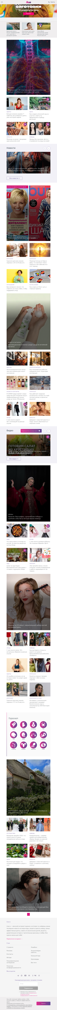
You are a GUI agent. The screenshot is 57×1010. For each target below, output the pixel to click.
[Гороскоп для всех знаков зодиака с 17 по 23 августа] (17, 689)
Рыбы (43, 749)
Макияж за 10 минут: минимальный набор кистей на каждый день (27, 626)
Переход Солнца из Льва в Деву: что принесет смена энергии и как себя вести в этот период (38, 263)
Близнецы (33, 729)
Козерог (23, 749)
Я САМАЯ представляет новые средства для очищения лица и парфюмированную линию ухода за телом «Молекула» (17, 396)
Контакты (10, 954)
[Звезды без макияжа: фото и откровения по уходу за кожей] (39, 128)
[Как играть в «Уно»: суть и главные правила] (40, 276)
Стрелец (13, 749)
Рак (43, 729)
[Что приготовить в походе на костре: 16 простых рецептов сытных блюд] (17, 530)
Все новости (13, 178)
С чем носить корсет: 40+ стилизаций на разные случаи (15, 421)
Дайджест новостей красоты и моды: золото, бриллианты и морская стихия (40, 421)
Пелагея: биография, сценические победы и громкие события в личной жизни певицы (25, 517)
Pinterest (39, 975)
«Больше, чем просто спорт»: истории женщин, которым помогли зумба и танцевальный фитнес (13, 33)
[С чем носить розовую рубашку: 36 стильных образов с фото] (40, 530)
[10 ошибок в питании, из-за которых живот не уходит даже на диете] (17, 665)
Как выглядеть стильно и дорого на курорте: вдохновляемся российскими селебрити (39, 652)
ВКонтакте (35, 975)
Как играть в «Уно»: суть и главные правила (38, 288)
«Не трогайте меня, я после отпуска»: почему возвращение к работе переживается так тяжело (40, 568)
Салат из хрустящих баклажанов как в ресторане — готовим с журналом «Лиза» (28, 452)
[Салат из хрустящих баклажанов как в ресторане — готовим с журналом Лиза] (28, 445)
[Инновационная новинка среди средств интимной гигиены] (28, 321)
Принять (43, 1003)
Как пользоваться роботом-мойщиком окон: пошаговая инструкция (39, 371)
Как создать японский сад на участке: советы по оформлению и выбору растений (39, 116)
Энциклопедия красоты (36, 951)
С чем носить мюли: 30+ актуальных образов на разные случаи (17, 652)
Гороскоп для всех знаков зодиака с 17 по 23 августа (15, 701)
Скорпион (43, 739)
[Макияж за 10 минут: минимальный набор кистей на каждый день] (28, 602)
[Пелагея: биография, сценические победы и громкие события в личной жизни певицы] (28, 493)
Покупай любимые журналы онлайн (22, 238)
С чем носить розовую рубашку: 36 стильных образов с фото (40, 542)
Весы (33, 739)
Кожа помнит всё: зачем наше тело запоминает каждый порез (43, 32)
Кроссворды (35, 959)
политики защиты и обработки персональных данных (19, 1007)
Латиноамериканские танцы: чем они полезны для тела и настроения (16, 371)
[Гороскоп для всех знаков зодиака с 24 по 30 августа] (17, 250)
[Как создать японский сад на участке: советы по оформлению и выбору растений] (39, 103)
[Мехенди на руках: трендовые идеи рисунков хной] (17, 128)
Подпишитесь (30, 431)
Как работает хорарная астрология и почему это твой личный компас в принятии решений (39, 396)
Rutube (29, 975)
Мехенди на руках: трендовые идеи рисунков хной (16, 140)
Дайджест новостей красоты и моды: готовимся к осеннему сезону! (40, 863)
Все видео (13, 459)
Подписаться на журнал (14, 939)
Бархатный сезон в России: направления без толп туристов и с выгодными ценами (28, 33)
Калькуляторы (35, 956)
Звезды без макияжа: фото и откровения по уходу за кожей (39, 140)
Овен (13, 729)
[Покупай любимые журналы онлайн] (28, 213)
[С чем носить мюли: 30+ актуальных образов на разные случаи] (17, 639)
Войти (53, 2)
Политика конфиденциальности (14, 967)
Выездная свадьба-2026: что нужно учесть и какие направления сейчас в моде (16, 837)
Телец (23, 729)
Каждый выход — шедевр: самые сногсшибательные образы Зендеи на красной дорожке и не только (38, 838)
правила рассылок (33, 995)
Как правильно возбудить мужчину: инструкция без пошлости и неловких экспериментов (28, 908)
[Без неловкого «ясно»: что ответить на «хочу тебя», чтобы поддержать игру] (17, 276)
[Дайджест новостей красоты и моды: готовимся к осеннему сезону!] (40, 851)
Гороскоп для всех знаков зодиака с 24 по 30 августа (15, 262)
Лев (14, 739)
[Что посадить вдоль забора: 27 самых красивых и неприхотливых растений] (28, 787)
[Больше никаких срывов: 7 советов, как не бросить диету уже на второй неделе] (17, 103)
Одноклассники (33, 975)
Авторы (9, 957)
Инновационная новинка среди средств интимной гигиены (27, 345)
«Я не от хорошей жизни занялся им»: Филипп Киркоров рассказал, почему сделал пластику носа (28, 169)
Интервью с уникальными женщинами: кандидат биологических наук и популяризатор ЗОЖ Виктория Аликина (39, 703)
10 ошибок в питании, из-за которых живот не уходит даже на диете (17, 678)
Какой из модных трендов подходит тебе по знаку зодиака (38, 678)
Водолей (33, 749)
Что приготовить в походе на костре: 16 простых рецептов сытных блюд (16, 543)
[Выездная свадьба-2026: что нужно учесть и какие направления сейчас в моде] (17, 825)
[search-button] (49, 2)
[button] (48, 148)
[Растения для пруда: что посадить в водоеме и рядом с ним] (17, 851)
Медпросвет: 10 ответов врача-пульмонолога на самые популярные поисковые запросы (27, 91)
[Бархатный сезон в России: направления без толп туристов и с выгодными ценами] (28, 26)
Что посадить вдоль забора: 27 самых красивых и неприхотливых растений (27, 812)
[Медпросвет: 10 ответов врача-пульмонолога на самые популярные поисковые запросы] (28, 67)
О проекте (10, 947)
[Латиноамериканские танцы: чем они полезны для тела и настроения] (17, 359)
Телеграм (18, 975)
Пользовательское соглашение (13, 961)
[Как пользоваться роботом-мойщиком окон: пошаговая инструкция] (40, 359)
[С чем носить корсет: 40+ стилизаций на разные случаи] (17, 409)
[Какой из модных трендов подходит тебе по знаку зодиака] (40, 665)
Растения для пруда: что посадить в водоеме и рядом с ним (16, 863)
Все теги (34, 962)
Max (21, 975)
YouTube (25, 975)
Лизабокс (34, 947)
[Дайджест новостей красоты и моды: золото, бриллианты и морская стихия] (40, 409)
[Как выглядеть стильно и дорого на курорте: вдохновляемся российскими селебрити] (40, 639)
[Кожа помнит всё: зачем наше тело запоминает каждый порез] (43, 26)
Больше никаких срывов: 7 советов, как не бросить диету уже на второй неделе (16, 115)
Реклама (9, 951)
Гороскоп (13, 718)
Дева (23, 739)
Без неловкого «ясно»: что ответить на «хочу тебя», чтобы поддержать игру (17, 288)
